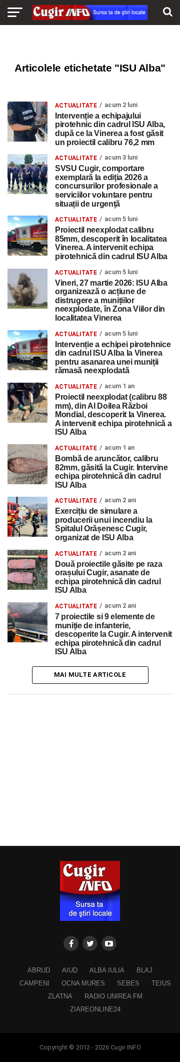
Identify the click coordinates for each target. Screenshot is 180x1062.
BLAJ (144, 970)
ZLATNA (60, 996)
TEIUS (161, 983)
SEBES (128, 983)
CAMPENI (35, 983)
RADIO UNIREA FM (113, 996)
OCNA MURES (83, 983)
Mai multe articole (90, 674)
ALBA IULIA (107, 970)
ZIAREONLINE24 (95, 1009)
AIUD (70, 970)
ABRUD (39, 970)
